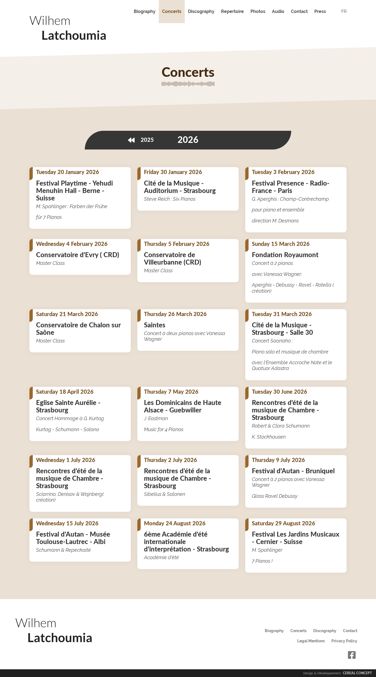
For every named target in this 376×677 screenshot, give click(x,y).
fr (344, 11)
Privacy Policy (344, 640)
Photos (257, 11)
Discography (201, 11)
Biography (145, 11)
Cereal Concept (357, 673)
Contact (299, 11)
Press (320, 11)
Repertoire (232, 11)
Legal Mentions (311, 640)
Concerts (171, 11)
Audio (278, 11)
